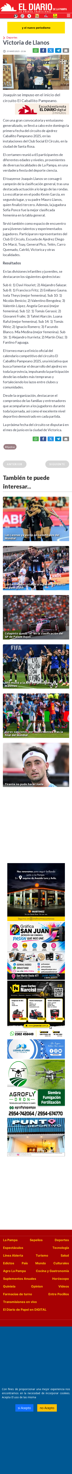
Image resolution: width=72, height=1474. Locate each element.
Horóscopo (60, 1279)
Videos (63, 1286)
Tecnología (60, 1248)
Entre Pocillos (58, 1294)
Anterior (14, 464)
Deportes (62, 1240)
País (25, 1263)
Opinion (37, 1286)
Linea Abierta (13, 1255)
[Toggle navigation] (68, 15)
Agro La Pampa (14, 1271)
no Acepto (47, 1408)
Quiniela (9, 1286)
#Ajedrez (10, 447)
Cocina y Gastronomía (52, 1271)
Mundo (40, 1263)
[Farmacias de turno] (29, 15)
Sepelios (36, 1240)
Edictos (8, 1263)
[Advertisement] (36, 826)
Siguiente (57, 464)
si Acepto (24, 1408)
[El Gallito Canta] (16, 15)
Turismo (42, 1255)
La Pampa (10, 1240)
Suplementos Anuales (19, 1279)
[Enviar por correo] (66, 50)
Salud (65, 1255)
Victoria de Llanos (26, 42)
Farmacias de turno (17, 1294)
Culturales (61, 1263)
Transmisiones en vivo (20, 1302)
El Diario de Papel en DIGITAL (24, 1309)
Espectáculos (13, 1248)
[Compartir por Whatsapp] (36, 50)
